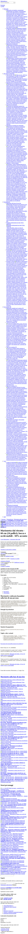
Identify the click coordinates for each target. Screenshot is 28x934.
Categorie (3, 519)
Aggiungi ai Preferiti (5, 561)
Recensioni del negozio (6, 643)
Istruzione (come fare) (8, 910)
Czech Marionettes (22, 801)
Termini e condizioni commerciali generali (12, 912)
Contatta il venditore (5, 566)
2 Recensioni (6, 593)
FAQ (4, 909)
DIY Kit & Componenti (8, 73)
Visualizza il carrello (14, 558)
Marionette (5, 9)
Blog (4, 908)
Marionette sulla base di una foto (13, 677)
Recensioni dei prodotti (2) (17, 643)
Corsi (4, 461)
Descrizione (6, 591)
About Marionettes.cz (8, 905)
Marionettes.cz (4, 1)
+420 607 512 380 (8, 898)
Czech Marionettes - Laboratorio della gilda (10, 539)
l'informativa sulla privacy (6, 885)
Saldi (4, 516)
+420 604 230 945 (7, 899)
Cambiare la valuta (9, 556)
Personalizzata (6, 202)
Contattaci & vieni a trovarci (9, 907)
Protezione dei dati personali (9, 913)
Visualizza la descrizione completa (8, 549)
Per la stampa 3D (7, 307)
